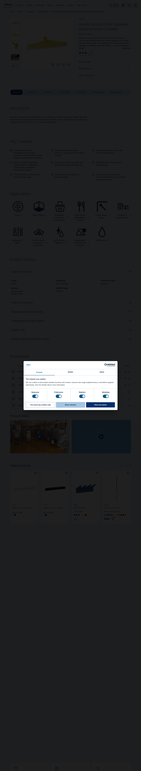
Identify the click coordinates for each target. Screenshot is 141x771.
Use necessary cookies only (40, 405)
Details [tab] (70, 372)
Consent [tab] (39, 372)
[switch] (59, 396)
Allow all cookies (100, 405)
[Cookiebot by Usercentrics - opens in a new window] (106, 365)
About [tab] (102, 372)
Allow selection (70, 405)
